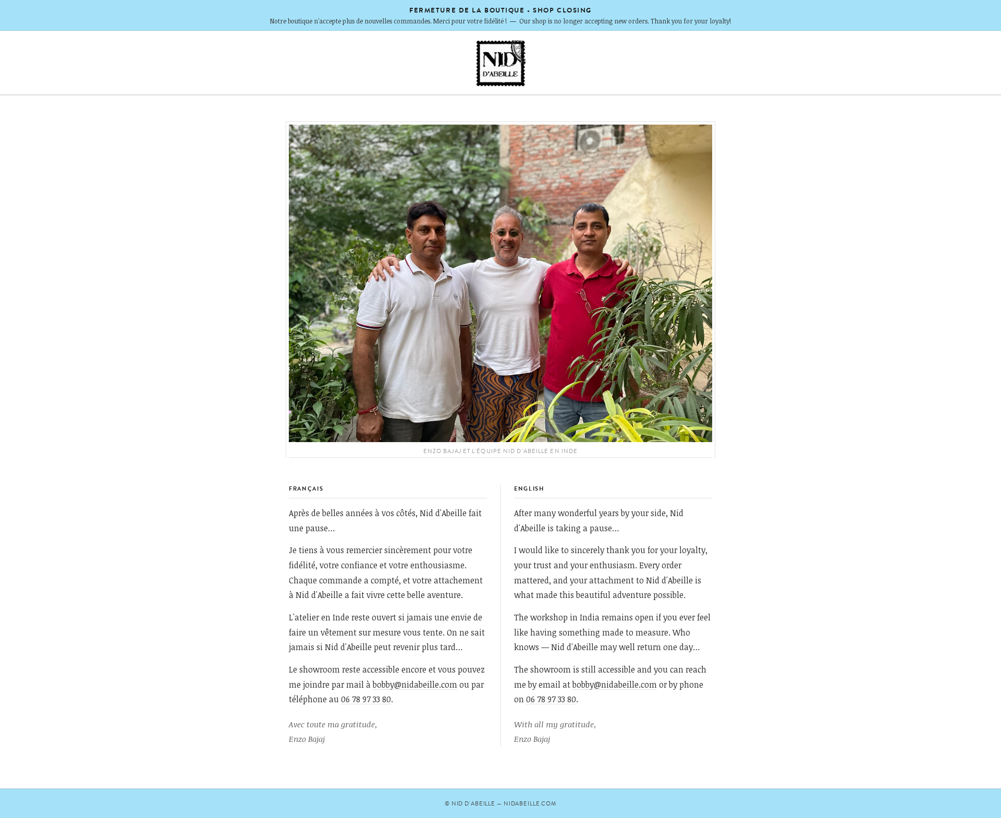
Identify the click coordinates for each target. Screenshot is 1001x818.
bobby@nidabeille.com (415, 684)
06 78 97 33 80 (366, 698)
